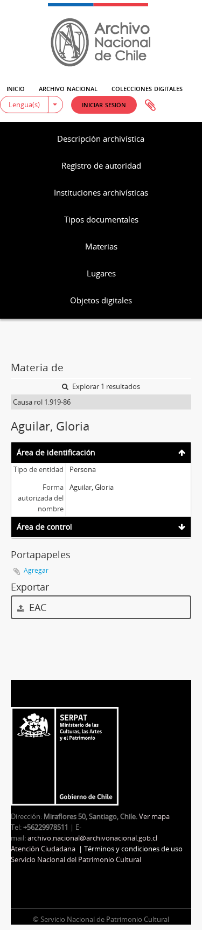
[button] (104, 105)
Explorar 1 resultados (105, 386)
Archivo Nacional (68, 88)
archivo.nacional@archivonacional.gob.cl (92, 838)
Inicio (15, 88)
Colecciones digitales (147, 88)
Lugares (101, 273)
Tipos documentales (101, 219)
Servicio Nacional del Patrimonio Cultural (76, 859)
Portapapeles (150, 105)
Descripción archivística (100, 138)
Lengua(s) (24, 104)
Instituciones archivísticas (101, 192)
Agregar (36, 570)
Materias (101, 246)
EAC (36, 607)
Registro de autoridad (101, 165)
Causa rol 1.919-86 (42, 402)
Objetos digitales (101, 300)
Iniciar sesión (104, 104)
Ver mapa (154, 816)
